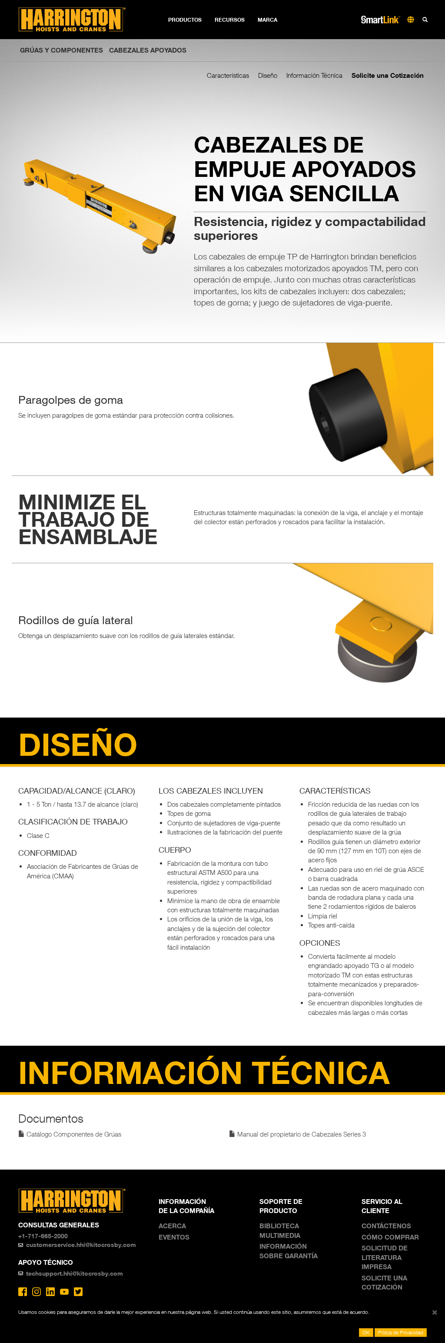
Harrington (78, 20)
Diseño (267, 75)
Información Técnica (314, 75)
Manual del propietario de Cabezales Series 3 (301, 1134)
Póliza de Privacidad (400, 1332)
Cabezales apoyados (147, 50)
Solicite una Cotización (388, 75)
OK (366, 1332)
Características (228, 75)
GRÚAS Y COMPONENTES (61, 50)
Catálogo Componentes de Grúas (73, 1134)
